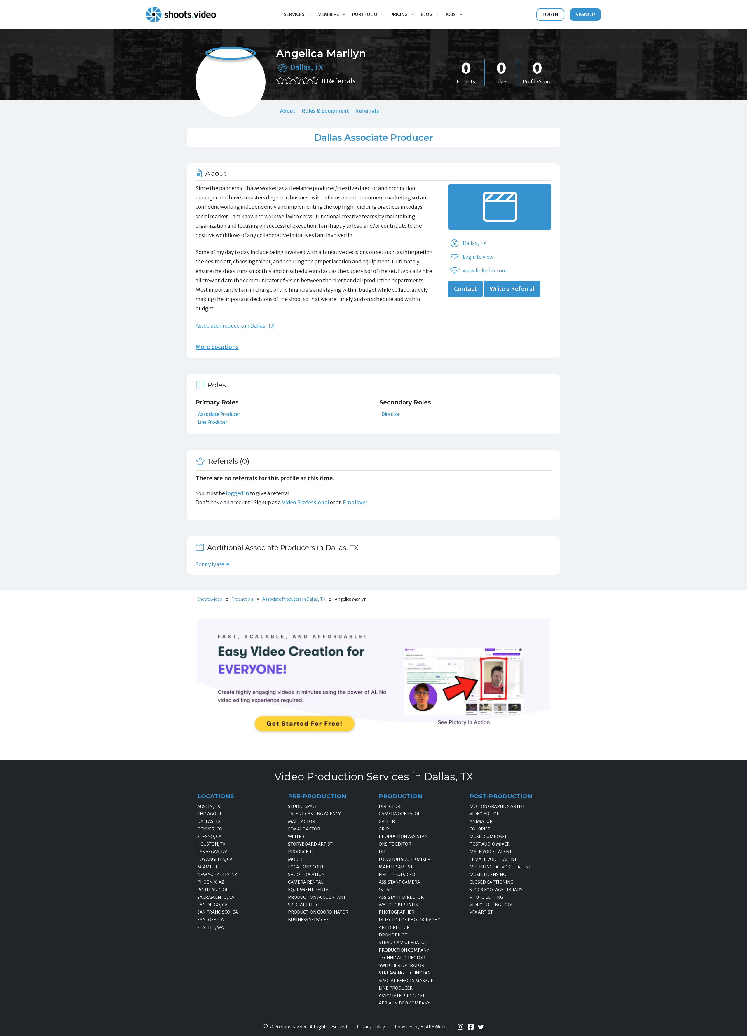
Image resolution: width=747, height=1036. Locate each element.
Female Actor (304, 829)
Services (294, 14)
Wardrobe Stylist (399, 905)
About (287, 110)
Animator (481, 821)
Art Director (394, 927)
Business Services (308, 919)
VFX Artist (481, 912)
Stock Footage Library (496, 889)
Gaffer (387, 821)
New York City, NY (217, 874)
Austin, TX (208, 806)
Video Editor (485, 813)
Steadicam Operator (403, 942)
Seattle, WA (210, 927)
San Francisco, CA (217, 912)
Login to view (478, 257)
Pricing (399, 14)
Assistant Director (401, 897)
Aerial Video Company (404, 1003)
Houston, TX (211, 844)
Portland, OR (213, 889)
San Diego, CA (212, 905)
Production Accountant (317, 897)
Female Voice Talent (493, 859)
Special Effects (306, 905)
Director (391, 414)
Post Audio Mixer (490, 844)
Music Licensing (488, 874)
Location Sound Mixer (404, 859)
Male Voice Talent (491, 851)
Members (328, 14)
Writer (296, 836)
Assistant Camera (399, 882)
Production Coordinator (318, 912)
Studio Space (303, 806)
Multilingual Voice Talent (500, 867)
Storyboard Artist (310, 844)
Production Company (404, 950)
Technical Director (402, 957)
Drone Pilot (393, 935)
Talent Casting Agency (314, 813)
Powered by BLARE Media (421, 1027)
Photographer (396, 912)
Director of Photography (409, 919)
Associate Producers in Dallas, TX (235, 325)
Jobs (451, 14)
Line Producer (213, 422)
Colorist (480, 829)
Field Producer (397, 874)
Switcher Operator (401, 965)
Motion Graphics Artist (497, 806)
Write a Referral (512, 288)
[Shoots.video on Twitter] (481, 1027)
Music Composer (489, 836)
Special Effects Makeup (406, 980)
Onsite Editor (395, 844)
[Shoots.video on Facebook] (471, 1026)
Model (295, 859)
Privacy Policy (371, 1027)
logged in (237, 493)
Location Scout (306, 867)
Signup (585, 14)
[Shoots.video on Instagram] (460, 1026)
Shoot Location (306, 874)
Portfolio (364, 14)
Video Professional (305, 502)
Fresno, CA (209, 836)
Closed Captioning (491, 882)
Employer (355, 502)
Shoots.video (209, 599)
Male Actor (301, 821)
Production (242, 599)
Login (550, 14)
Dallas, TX (306, 67)
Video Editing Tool (491, 905)
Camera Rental (305, 882)
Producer (299, 851)
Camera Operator (400, 813)
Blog (426, 14)
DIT (382, 851)
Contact (465, 288)
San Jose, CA (210, 919)
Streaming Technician (405, 973)
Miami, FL (207, 867)
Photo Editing (486, 897)
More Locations (217, 346)
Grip (384, 829)
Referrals (367, 110)
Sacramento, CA (215, 897)
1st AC (385, 889)
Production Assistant (404, 836)
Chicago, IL (209, 813)
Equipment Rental (309, 889)
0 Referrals (339, 81)
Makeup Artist (396, 867)
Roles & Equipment (325, 110)
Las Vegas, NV (212, 851)
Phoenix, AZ (210, 882)
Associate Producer (219, 414)
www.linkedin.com (485, 270)
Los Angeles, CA (215, 859)
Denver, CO (209, 829)
